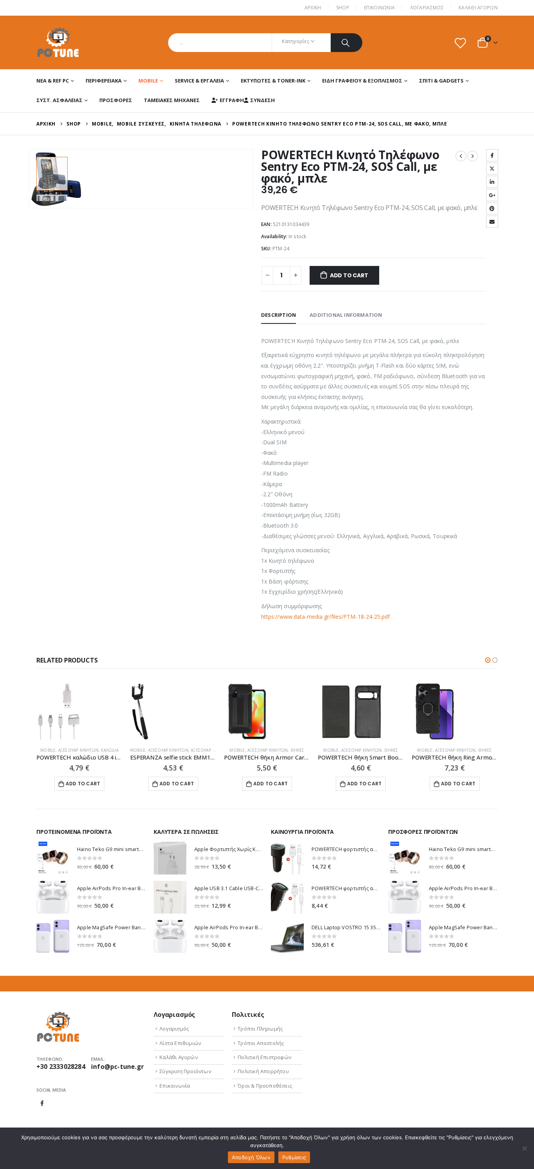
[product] (79, 711)
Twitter (492, 168)
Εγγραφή (232, 100)
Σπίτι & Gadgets (441, 80)
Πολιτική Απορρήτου (263, 1071)
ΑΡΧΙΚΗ (313, 7)
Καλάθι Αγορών (478, 7)
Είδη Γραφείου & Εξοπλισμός (362, 80)
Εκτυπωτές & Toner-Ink (273, 80)
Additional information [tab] (346, 314)
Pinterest (492, 208)
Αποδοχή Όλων (251, 1157)
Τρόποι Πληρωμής (260, 1028)
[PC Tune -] (58, 42)
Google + (492, 195)
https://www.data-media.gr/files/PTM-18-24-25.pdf (325, 616)
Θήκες (297, 750)
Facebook (492, 155)
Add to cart (349, 275)
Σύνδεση (262, 100)
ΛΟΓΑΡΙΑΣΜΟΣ (427, 7)
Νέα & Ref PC (52, 80)
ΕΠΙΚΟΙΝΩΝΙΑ (379, 7)
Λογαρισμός (174, 1028)
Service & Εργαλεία (199, 80)
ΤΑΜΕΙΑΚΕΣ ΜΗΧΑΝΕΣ (172, 100)
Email (492, 221)
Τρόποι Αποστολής (261, 1043)
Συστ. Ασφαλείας (59, 100)
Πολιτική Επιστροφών (264, 1057)
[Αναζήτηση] (346, 42)
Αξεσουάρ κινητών (78, 750)
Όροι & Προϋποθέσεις (265, 1085)
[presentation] (30, 179)
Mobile (148, 80)
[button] (487, 660)
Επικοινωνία (174, 1085)
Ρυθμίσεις (294, 1157)
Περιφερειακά (104, 80)
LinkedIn (492, 182)
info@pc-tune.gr (117, 1066)
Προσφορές (115, 100)
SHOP (342, 7)
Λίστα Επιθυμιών (180, 1043)
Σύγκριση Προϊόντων (185, 1071)
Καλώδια (109, 750)
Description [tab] (278, 314)
